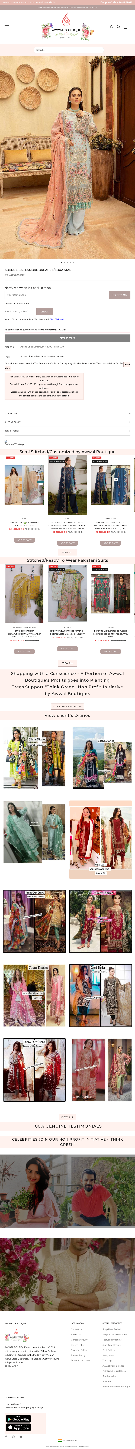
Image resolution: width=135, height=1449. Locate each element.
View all (67, 552)
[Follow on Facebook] (6, 1436)
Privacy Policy (78, 1355)
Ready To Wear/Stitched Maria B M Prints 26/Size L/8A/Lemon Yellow (67, 632)
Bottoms (106, 1381)
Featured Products (111, 1339)
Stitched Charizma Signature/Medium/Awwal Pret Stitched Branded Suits (24, 634)
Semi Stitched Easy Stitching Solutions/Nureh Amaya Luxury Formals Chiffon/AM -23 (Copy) (110, 525)
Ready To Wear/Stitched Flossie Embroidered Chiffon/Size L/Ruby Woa (110, 634)
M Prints (67, 627)
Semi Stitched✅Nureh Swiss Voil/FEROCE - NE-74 (24, 524)
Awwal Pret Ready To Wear (24, 627)
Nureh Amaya (110, 519)
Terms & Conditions (81, 1360)
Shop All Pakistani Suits (114, 1334)
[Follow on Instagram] (13, 1436)
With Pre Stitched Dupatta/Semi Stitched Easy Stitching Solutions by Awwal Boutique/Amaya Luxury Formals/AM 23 (67, 526)
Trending (107, 1360)
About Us (76, 1334)
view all (67, 1117)
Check (45, 311)
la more (59, 356)
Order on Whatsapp (15, 444)
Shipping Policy (79, 1350)
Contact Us (76, 1329)
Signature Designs (111, 1345)
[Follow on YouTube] (21, 1436)
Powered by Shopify (79, 1446)
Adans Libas (26, 356)
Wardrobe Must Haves (114, 1371)
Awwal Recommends (113, 1365)
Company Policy (79, 1339)
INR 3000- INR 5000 (53, 346)
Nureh (24, 519)
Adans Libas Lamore (30, 346)
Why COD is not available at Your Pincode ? (34, 319)
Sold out (67, 338)
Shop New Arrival (111, 1329)
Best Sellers (108, 1350)
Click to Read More (67, 706)
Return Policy (78, 1345)
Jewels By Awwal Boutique (116, 1386)
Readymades (109, 1376)
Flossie (111, 627)
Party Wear (108, 1355)
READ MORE (11, 1366)
